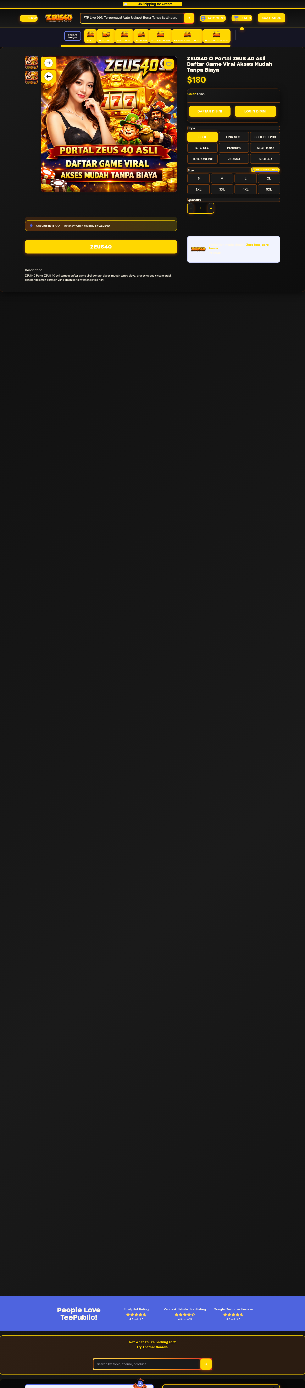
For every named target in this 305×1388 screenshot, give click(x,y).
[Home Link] (58, 18)
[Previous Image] (48, 76)
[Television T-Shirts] (146, 46)
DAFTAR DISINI (210, 111)
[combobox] (132, 18)
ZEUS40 (101, 247)
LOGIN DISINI (255, 111)
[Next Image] (48, 63)
